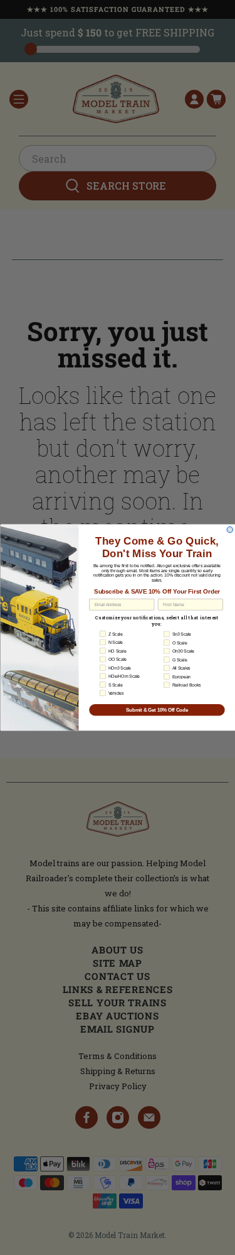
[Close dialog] (230, 529)
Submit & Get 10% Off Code (156, 709)
